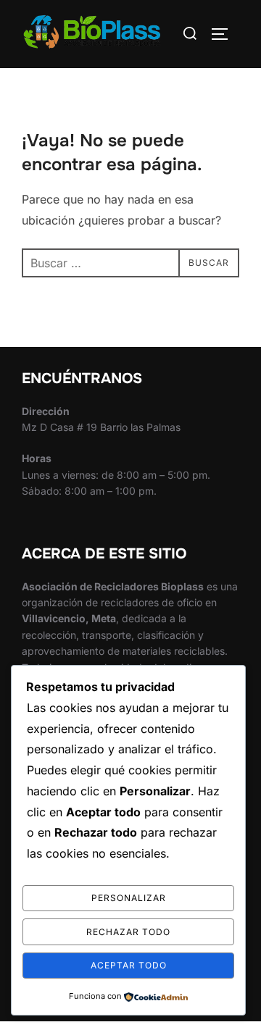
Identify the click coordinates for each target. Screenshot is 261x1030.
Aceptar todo (129, 965)
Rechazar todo (128, 931)
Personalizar (128, 897)
